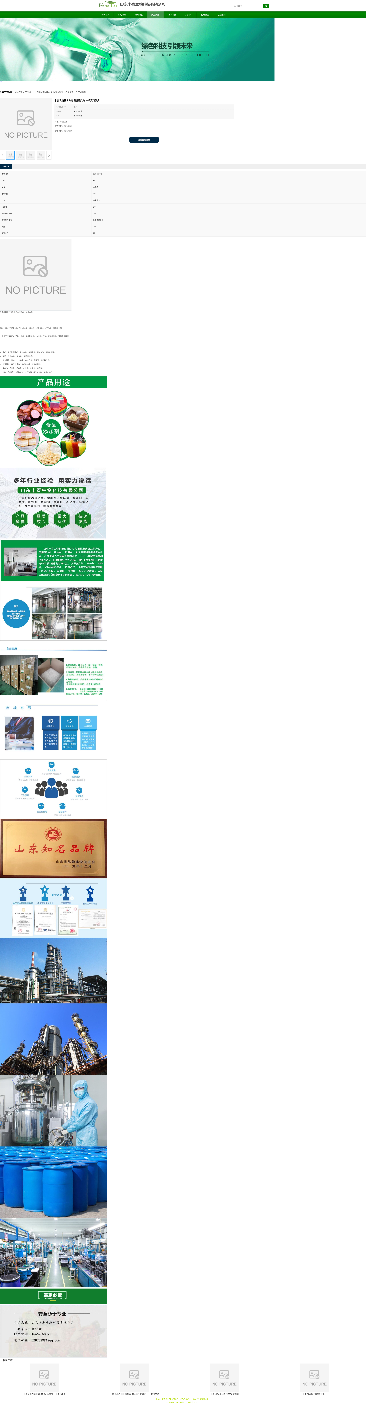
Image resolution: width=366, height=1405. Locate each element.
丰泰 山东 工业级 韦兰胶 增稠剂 (224, 1394)
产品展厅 (155, 15)
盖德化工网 (192, 1402)
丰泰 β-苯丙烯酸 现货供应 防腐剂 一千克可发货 (44, 1394)
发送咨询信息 (144, 140)
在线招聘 (222, 15)
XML (206, 1399)
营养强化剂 (40, 92)
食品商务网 (180, 1402)
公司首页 (106, 15)
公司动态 (139, 15)
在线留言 (205, 15)
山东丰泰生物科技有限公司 (167, 1399)
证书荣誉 (172, 15)
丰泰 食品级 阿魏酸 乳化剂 (314, 1394)
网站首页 (19, 92)
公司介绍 (122, 15)
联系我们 (188, 15)
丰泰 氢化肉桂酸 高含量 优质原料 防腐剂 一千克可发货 (134, 1394)
